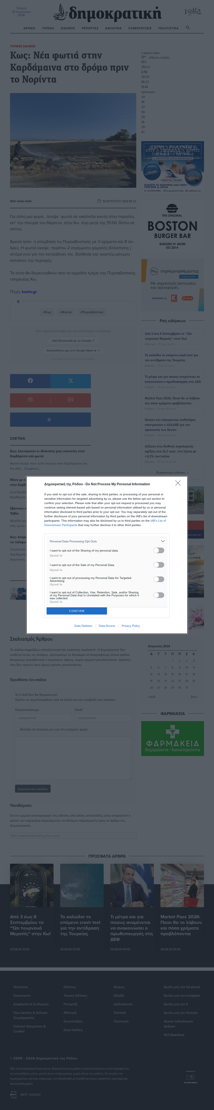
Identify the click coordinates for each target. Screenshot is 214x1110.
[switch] (158, 550)
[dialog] (107, 555)
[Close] (179, 484)
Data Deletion (83, 625)
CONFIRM (77, 611)
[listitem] (107, 541)
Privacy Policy (131, 625)
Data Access (107, 625)
